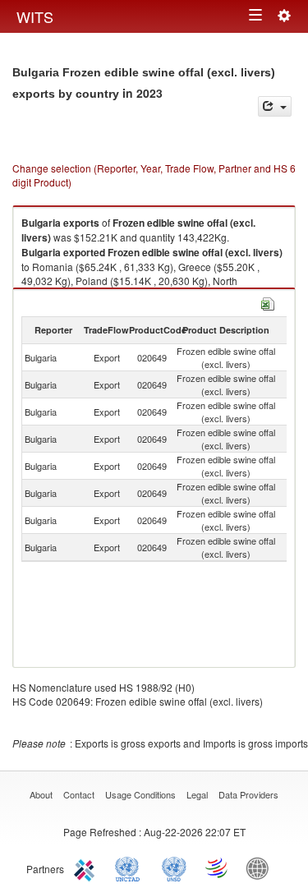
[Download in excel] (267, 302)
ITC (87, 867)
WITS (34, 16)
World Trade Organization (217, 867)
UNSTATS (174, 867)
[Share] (275, 106)
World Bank (261, 867)
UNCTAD (130, 867)
